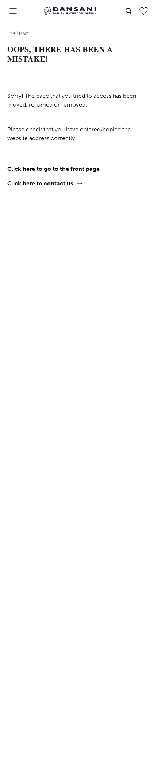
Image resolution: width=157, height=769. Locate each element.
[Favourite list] (143, 11)
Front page (18, 32)
